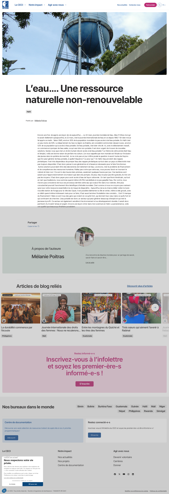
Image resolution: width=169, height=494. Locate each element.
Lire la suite (90, 262)
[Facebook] (115, 475)
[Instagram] (129, 475)
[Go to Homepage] (5, 5)
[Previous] (14, 307)
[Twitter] (120, 475)
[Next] (155, 307)
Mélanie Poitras (41, 121)
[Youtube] (124, 475)
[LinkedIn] (133, 475)
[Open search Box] (160, 5)
